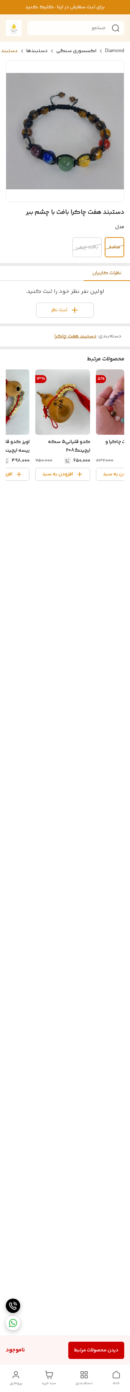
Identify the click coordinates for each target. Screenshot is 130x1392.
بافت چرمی (87, 247)
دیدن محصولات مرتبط (96, 1350)
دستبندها (37, 51)
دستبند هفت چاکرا (75, 336)
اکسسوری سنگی (76, 51)
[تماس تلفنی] (13, 1306)
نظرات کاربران (106, 273)
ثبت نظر (59, 310)
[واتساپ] (13, 1323)
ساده (114, 247)
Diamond (114, 51)
